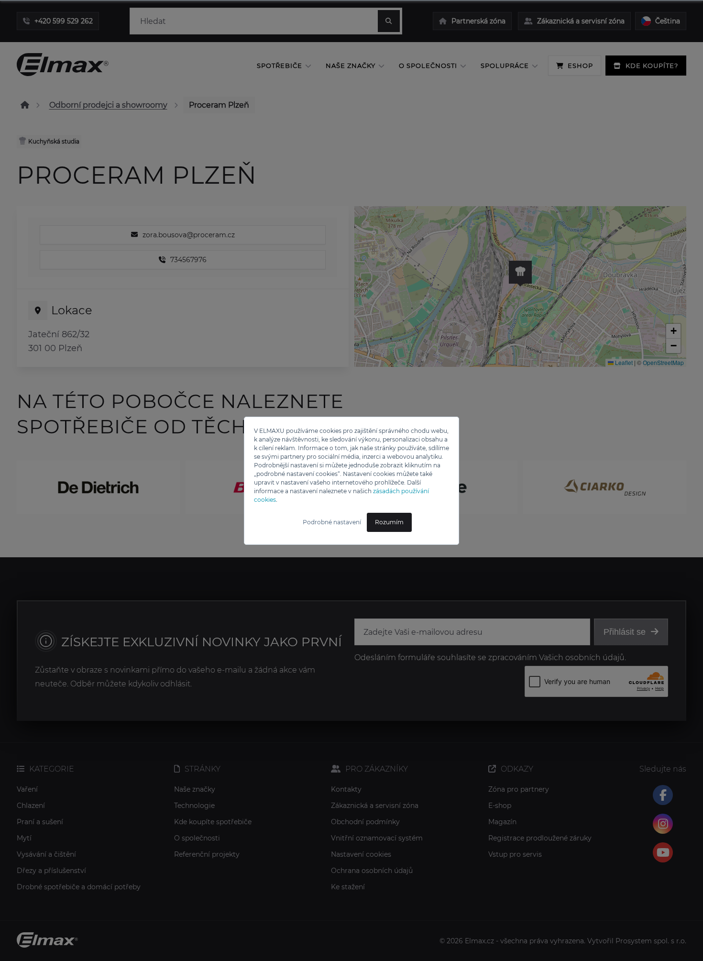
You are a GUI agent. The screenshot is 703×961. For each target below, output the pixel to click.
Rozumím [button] (389, 522)
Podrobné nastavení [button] (332, 522)
